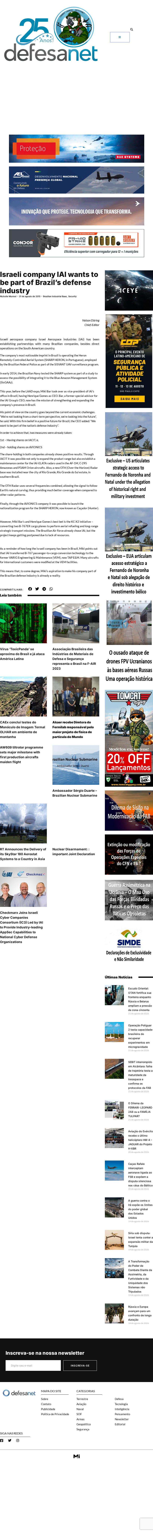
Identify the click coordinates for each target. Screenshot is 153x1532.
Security (72, 296)
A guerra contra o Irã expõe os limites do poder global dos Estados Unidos (140, 1209)
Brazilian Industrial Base (55, 296)
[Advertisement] (76, 91)
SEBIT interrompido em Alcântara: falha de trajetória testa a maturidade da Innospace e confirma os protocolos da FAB (140, 1074)
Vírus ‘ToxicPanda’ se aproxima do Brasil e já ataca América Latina (22, 654)
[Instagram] (17, 1440)
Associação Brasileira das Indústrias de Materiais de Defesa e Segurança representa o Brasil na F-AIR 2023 (74, 658)
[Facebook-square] (1, 1440)
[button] (131, 29)
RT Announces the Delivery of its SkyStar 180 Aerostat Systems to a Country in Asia (23, 854)
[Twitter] (9, 1440)
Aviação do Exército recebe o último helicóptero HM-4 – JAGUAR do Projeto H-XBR (140, 1140)
